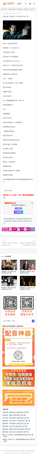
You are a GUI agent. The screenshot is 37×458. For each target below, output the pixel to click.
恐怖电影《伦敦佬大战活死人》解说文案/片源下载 (28, 244)
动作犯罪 (13, 13)
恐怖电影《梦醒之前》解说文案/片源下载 (15, 412)
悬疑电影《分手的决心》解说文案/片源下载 (16, 421)
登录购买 (19, 212)
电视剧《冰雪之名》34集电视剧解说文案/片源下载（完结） (18, 440)
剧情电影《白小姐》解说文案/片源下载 (14, 426)
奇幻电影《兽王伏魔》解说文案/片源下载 (15, 418)
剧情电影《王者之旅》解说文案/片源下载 (15, 432)
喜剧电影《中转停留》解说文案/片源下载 (15, 423)
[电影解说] (19, 9)
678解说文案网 (11, 9)
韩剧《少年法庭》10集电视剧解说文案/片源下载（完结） (17, 435)
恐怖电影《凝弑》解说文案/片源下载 (14, 415)
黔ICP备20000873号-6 (25, 453)
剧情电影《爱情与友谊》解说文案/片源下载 (16, 429)
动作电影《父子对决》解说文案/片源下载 (9, 244)
